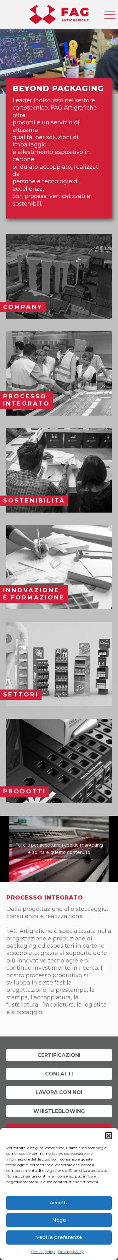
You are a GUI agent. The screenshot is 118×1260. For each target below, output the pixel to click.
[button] (108, 1135)
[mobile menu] (109, 12)
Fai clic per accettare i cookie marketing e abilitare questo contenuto (59, 848)
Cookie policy (43, 1251)
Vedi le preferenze (59, 1237)
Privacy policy (71, 1251)
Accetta (59, 1203)
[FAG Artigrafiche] (59, 12)
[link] (59, 276)
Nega (59, 1220)
